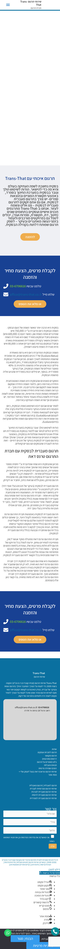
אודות (54, 749)
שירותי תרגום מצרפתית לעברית (43, 788)
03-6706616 (18, 286)
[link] (51, 674)
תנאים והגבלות (50, 765)
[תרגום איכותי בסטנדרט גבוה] (39, 94)
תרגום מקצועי (51, 755)
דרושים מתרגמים (49, 758)
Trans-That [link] (39, 673)
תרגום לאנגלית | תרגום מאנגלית (43, 785)
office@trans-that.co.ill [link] (26, 707)
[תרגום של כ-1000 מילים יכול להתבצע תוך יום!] (30, 119)
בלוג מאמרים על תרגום (47, 761)
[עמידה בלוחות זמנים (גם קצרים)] (37, 99)
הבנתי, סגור (25, 938)
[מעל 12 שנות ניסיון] (44, 109)
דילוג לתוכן (54, 869)
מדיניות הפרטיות (28, 837)
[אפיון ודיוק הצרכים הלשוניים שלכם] (36, 114)
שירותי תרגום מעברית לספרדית (43, 798)
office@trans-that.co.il (25, 294)
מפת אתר (52, 774)
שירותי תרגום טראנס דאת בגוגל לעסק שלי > (38, 771)
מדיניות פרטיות (10, 862)
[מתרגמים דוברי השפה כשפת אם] (37, 104)
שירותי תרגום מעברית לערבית (44, 791)
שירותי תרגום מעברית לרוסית (44, 794)
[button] (49, 873)
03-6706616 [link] (43, 707)
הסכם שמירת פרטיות (47, 768)
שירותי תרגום (34, 862)
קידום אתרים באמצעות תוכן (19, 864)
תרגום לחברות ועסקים (47, 752)
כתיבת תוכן (35, 864)
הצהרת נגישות (45, 864)
